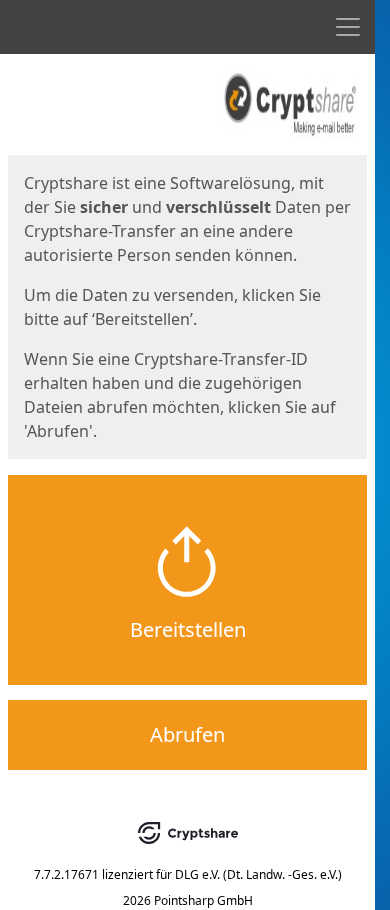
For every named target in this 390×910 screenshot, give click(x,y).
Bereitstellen (188, 629)
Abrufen (187, 734)
